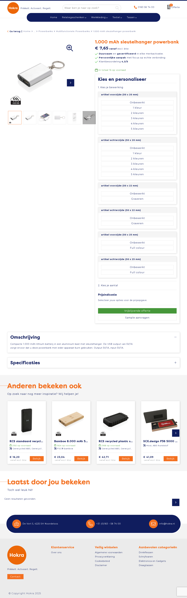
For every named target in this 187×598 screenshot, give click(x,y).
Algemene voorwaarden (109, 552)
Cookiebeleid (102, 561)
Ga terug (14, 31)
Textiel (116, 17)
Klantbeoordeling (113, 61)
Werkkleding (98, 17)
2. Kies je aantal (108, 285)
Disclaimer (101, 565)
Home (27, 31)
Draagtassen (146, 565)
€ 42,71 (107, 458)
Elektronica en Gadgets (152, 561)
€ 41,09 (151, 458)
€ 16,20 (18, 458)
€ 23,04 (62, 458)
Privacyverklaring (105, 556)
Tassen (131, 17)
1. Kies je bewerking (110, 87)
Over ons (56, 552)
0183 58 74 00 (146, 7)
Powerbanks (45, 31)
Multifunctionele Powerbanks (73, 31)
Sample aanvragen (137, 317)
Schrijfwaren (146, 556)
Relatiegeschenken (73, 17)
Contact (15, 576)
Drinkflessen (146, 552)
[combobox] (88, 8)
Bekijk (37, 458)
